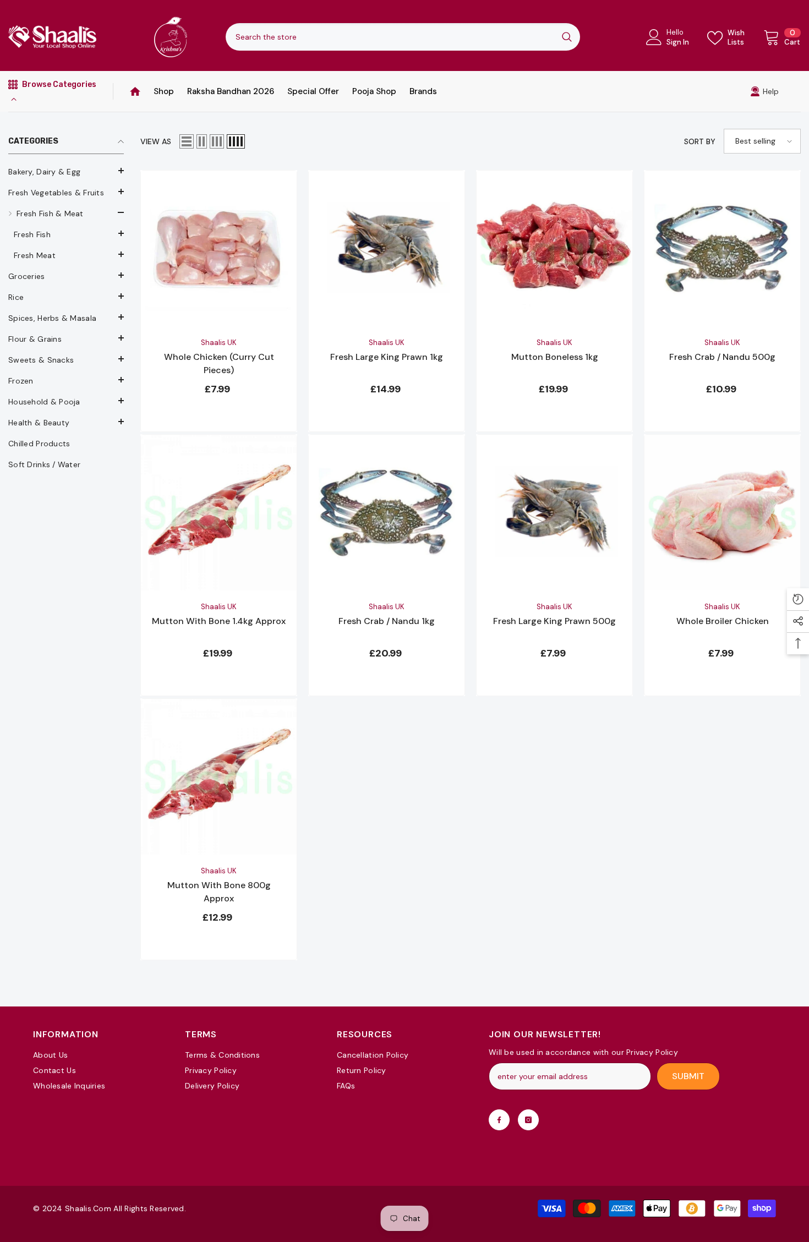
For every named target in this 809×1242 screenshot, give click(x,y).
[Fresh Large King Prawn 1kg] (386, 248)
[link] (764, 91)
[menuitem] (66, 171)
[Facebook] (499, 1119)
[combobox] (390, 37)
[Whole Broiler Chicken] (722, 512)
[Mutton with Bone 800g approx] (219, 777)
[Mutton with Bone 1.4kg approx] (219, 512)
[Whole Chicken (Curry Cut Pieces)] (219, 248)
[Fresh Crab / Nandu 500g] (722, 248)
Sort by (699, 141)
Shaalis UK (219, 342)
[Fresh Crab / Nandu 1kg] (386, 512)
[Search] (403, 37)
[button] (66, 233)
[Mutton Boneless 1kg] (554, 248)
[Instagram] (528, 1119)
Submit (688, 1076)
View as (155, 141)
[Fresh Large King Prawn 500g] (554, 512)
